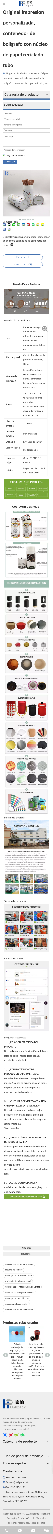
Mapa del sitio (38, 1523)
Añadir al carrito (21, 265)
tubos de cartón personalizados (19, 1310)
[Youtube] (11, 1435)
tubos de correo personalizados (19, 1264)
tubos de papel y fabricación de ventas (22, 1287)
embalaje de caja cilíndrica (17, 1298)
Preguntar (21, 257)
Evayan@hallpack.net (17, 1482)
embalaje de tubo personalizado (19, 1293)
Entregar (11, 162)
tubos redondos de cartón (16, 1304)
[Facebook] (5, 1435)
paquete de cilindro (13, 1270)
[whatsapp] (22, 1435)
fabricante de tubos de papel (18, 1281)
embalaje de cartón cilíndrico (18, 1276)
